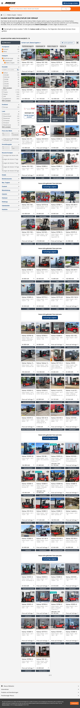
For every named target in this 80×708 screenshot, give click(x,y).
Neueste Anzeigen (7, 152)
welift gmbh (28, 74)
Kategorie (5, 55)
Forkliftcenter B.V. (72, 468)
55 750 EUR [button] (55, 464)
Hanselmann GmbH (28, 178)
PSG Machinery (42, 550)
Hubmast (4, 198)
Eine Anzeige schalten (71, 3)
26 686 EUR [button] (54, 372)
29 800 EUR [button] (40, 213)
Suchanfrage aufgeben (50, 187)
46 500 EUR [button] (69, 99)
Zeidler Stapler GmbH (72, 101)
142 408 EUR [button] (40, 372)
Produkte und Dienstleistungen (9, 692)
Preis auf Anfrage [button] (27, 71)
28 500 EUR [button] (40, 279)
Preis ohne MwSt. (7, 131)
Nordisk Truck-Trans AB (28, 402)
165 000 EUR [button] (55, 99)
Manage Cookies (5, 704)
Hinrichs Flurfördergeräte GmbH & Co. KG (60, 216)
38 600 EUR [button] (54, 306)
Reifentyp (5, 201)
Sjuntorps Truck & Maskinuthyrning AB (60, 374)
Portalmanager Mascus (7, 695)
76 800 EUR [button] (54, 279)
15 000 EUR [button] (54, 71)
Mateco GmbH (42, 216)
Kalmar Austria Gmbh (43, 74)
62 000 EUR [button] (40, 399)
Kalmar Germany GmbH (42, 243)
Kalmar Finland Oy (28, 468)
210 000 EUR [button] (40, 241)
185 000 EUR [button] (40, 71)
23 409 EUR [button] (69, 372)
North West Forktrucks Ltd (57, 588)
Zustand (4, 186)
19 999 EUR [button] (54, 148)
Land (3, 111)
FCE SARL (43, 468)
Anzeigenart (5, 46)
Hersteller (5, 67)
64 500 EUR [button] (40, 175)
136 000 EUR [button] (26, 465)
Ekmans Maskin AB (57, 402)
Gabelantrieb (6, 205)
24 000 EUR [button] (40, 668)
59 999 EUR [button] (25, 306)
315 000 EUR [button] (26, 99)
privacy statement (19, 704)
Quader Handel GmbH (28, 216)
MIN (3, 133)
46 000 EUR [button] (69, 547)
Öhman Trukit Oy (43, 670)
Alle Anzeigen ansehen (30, 116)
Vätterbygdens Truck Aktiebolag (43, 429)
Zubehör (4, 194)
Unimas (72, 374)
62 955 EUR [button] (54, 547)
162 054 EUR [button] (55, 520)
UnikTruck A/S (57, 347)
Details (4, 175)
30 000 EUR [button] (54, 213)
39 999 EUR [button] (40, 306)
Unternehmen (5, 689)
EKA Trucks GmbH (57, 178)
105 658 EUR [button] (26, 372)
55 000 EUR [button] (41, 491)
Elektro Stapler (12, 15)
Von (3, 146)
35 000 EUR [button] (25, 344)
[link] (28, 55)
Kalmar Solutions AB (28, 495)
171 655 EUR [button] (40, 520)
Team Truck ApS (28, 522)
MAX (12, 133)
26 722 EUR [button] (54, 399)
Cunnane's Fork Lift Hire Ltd (72, 550)
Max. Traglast (6, 182)
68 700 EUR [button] (55, 612)
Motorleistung (6, 190)
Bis (12, 146)
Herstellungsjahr (7, 144)
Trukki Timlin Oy (57, 468)
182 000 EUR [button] (70, 279)
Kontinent (5, 104)
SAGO (42, 150)
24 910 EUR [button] (54, 586)
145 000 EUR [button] (26, 148)
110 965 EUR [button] (26, 492)
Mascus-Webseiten (9, 686)
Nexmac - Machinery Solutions (29, 429)
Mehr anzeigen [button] (7, 88)
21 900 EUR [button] (40, 465)
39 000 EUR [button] (40, 344)
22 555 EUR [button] (69, 399)
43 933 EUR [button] (25, 586)
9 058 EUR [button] (40, 427)
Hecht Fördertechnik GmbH (57, 243)
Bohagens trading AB (72, 347)
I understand (74, 703)
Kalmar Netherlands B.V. (72, 522)
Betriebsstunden (7, 178)
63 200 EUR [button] (69, 241)
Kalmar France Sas (43, 402)
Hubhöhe (5, 209)
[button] (10, 42)
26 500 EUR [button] (69, 175)
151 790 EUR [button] (40, 99)
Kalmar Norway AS (28, 374)
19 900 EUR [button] (54, 175)
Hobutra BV (28, 550)
